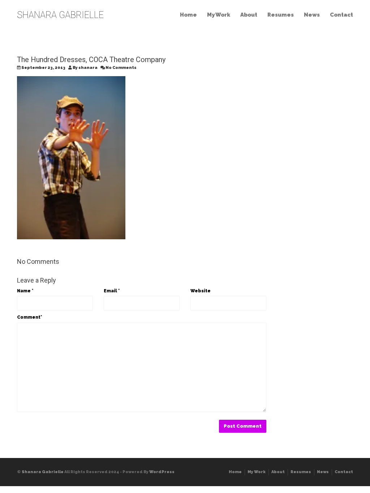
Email (112, 290)
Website (200, 290)
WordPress (162, 472)
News (312, 15)
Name (25, 290)
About (248, 15)
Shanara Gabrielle (43, 472)
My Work (218, 15)
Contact (341, 15)
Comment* (29, 317)
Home (188, 15)
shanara (88, 67)
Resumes (280, 15)
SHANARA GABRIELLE (60, 15)
